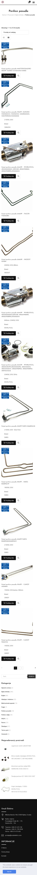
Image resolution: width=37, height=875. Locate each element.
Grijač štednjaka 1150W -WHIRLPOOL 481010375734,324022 (19, 789)
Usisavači (4, 734)
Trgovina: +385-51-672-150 (13, 827)
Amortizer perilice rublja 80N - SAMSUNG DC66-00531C (21, 767)
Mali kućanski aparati (7, 703)
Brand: (6, 124)
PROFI (3, 719)
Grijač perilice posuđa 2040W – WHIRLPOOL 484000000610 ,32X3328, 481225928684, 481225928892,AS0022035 (17, 169)
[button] (27, 867)
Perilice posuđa (6, 711)
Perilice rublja (5, 715)
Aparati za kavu (6, 688)
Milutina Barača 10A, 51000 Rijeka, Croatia (18, 815)
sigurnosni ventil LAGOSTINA (21, 746)
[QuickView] (18, 76)
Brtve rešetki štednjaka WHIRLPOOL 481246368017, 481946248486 (23, 757)
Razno (3, 722)
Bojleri (3, 695)
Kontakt (3, 856)
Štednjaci (4, 726)
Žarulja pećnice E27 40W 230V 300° (23, 776)
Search (31, 676)
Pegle (3, 707)
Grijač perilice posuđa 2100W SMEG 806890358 (18, 426)
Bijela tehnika (5, 692)
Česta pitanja (5, 852)
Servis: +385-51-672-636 (13, 831)
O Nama (3, 848)
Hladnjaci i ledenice (7, 699)
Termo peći (4, 730)
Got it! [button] (9, 871)
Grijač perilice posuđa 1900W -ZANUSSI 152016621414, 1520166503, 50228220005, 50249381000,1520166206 (15, 114)
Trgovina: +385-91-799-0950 (14, 829)
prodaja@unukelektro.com (13, 835)
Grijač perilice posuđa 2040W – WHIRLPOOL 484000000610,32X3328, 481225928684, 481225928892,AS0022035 (17, 314)
